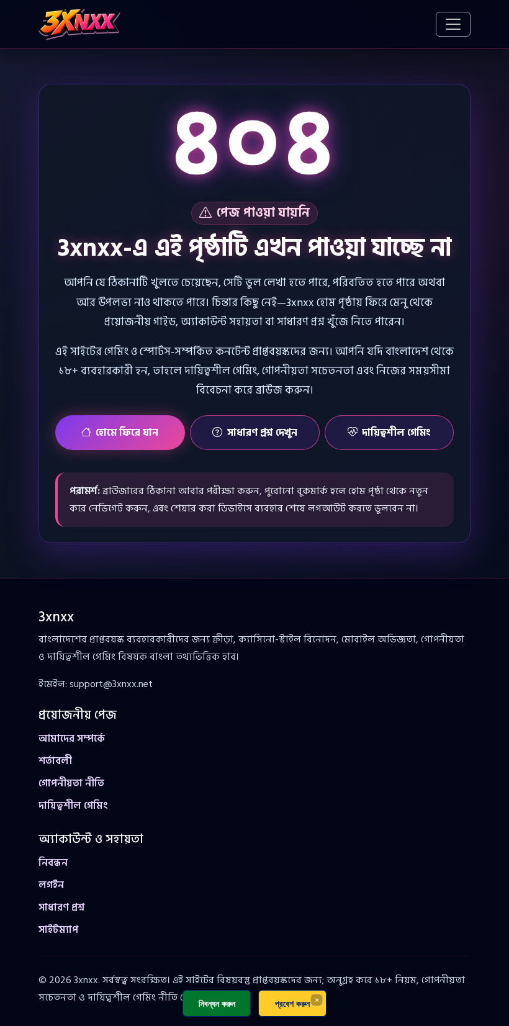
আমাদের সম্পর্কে (71, 739)
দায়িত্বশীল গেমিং (396, 433)
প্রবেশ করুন (292, 1003)
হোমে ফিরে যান (127, 433)
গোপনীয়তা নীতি (71, 783)
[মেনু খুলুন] (453, 24)
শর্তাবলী (55, 761)
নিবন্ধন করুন (217, 1003)
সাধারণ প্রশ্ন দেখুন (262, 433)
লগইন (51, 885)
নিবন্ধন (53, 863)
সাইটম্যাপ (58, 930)
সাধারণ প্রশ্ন (61, 907)
